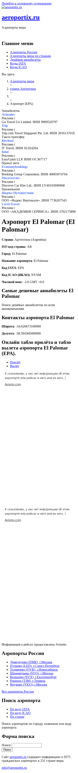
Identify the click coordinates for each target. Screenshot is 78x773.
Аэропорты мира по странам (30, 56)
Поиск (7, 745)
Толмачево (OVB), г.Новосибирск (34, 669)
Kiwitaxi (8, 140)
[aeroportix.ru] (12, 7)
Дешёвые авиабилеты (25, 59)
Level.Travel (10, 204)
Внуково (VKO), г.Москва (28, 684)
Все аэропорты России (18, 691)
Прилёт (15, 362)
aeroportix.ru (21, 17)
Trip (5, 125)
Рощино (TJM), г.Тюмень (27, 681)
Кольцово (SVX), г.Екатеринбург (33, 677)
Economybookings (15, 167)
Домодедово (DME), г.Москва (31, 662)
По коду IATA (20, 709)
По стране (17, 716)
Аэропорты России (23, 52)
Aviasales (8, 114)
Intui (5, 152)
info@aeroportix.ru (14, 767)
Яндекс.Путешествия (18, 193)
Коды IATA (18, 63)
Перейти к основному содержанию (27, 3)
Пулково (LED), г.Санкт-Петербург (35, 666)
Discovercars (11, 178)
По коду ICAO (20, 713)
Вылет (14, 366)
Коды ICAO (18, 67)
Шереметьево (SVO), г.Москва (31, 673)
